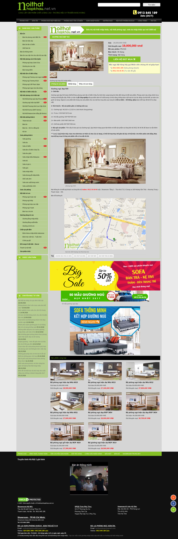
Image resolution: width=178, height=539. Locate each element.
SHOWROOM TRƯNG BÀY (132, 454)
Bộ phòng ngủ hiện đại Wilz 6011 (64, 412)
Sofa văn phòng (25, 190)
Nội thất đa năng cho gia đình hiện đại (30, 300)
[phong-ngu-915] (77, 56)
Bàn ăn (22, 33)
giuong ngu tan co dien (63, 256)
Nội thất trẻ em (25, 193)
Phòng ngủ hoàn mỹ (29, 197)
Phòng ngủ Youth (28, 208)
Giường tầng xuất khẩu (30, 222)
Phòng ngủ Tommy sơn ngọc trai (33, 77)
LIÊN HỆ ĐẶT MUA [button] (123, 59)
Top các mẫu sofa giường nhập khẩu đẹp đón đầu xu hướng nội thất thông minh (96, 535)
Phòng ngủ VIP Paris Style (31, 84)
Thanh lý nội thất (25, 248)
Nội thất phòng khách (27, 117)
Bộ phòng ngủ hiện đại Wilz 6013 (102, 382)
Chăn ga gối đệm (26, 229)
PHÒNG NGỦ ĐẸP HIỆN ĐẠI (50, 21)
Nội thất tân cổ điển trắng (28, 73)
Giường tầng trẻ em (27, 215)
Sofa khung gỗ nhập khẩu (31, 175)
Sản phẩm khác (25, 251)
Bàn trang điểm (28, 70)
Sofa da (25, 142)
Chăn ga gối (27, 240)
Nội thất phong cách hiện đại (29, 95)
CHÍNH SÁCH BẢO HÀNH (93, 454)
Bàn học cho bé (28, 211)
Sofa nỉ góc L (27, 164)
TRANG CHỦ (22, 454)
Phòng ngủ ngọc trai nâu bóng (33, 88)
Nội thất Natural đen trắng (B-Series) (34, 113)
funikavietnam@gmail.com (105, 528)
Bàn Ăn (35, 21)
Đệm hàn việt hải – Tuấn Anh (32, 237)
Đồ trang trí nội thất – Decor (29, 244)
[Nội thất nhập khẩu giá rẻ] (51, 7)
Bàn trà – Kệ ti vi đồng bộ (31, 128)
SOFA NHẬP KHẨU (92, 21)
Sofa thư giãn (27, 153)
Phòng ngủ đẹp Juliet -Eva (31, 63)
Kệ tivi (25, 131)
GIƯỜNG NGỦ (108, 21)
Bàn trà (25, 124)
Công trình (142, 21)
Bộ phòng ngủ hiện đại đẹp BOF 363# (141, 412)
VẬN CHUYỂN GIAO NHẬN (59, 454)
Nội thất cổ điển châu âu (28, 92)
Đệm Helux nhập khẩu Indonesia (33, 233)
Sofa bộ (25, 161)
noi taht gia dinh (79, 256)
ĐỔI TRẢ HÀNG (76, 454)
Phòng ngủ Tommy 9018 (31, 81)
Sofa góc (25, 168)
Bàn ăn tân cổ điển (29, 44)
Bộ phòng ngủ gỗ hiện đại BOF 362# (65, 443)
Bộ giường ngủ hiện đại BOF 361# (102, 443)
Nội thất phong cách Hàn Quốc (30, 59)
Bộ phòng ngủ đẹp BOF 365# (100, 412)
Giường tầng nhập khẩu (30, 219)
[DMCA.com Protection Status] (30, 499)
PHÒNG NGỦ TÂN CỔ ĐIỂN (73, 21)
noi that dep (92, 256)
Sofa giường (27, 139)
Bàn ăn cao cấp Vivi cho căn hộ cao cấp (33, 55)
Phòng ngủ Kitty (28, 200)
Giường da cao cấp (29, 66)
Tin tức (153, 21)
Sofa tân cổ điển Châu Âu (31, 150)
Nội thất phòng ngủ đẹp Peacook (33, 99)
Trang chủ (24, 21)
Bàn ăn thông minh (26, 52)
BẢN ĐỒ (117, 454)
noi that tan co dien (106, 256)
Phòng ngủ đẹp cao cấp (30, 204)
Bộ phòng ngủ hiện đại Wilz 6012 (139, 382)
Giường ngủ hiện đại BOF (31, 102)
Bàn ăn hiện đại (28, 41)
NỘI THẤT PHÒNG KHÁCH (125, 21)
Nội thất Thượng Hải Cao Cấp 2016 (34, 106)
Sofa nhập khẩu (28, 171)
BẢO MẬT (108, 454)
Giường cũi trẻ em (28, 226)
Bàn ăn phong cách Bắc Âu (31, 37)
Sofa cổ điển (27, 146)
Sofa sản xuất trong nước (31, 182)
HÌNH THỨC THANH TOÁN (38, 454)
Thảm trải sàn (27, 121)
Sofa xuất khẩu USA (29, 186)
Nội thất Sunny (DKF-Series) (32, 110)
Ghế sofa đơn (27, 179)
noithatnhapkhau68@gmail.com (34, 528)
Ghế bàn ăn (26, 48)
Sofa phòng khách (26, 135)
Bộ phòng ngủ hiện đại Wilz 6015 (64, 382)
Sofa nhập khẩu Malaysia (31, 157)
